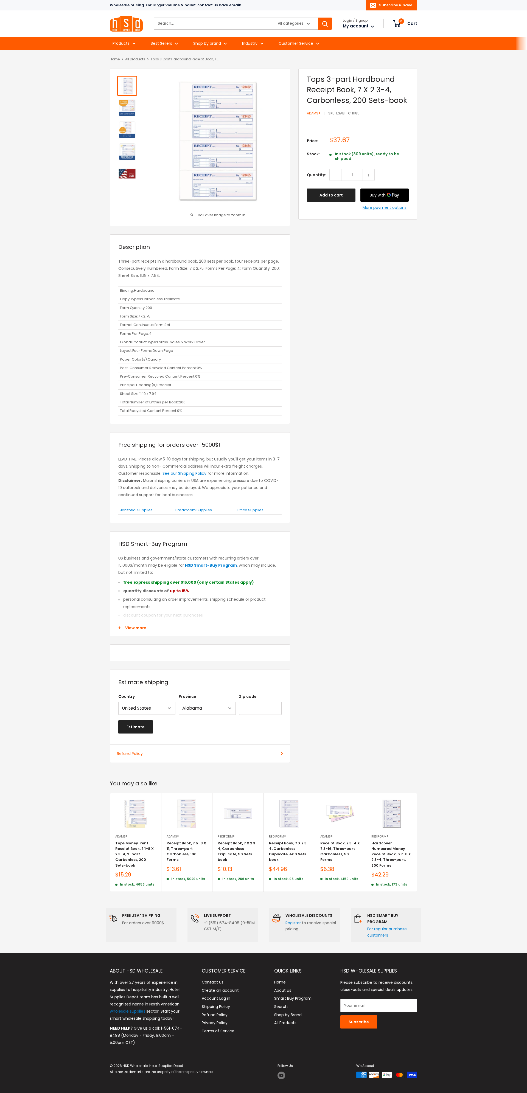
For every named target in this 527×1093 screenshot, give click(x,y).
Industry (249, 43)
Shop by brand (207, 43)
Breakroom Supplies (193, 510)
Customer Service (296, 43)
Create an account (220, 990)
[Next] (417, 842)
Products (121, 43)
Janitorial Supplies (136, 510)
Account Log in (216, 998)
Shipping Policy (216, 1006)
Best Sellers (161, 43)
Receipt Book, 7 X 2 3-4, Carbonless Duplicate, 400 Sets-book (289, 851)
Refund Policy (130, 753)
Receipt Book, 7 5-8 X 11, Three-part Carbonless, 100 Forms (186, 851)
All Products (285, 1022)
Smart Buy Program (293, 998)
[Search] (325, 24)
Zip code (248, 696)
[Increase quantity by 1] (368, 175)
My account (356, 26)
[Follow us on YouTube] (281, 1075)
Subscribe (359, 1022)
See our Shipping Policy (184, 473)
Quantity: (316, 175)
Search (281, 1006)
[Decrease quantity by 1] (335, 175)
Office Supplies (250, 510)
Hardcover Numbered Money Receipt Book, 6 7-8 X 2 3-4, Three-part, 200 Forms (391, 854)
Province (187, 696)
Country (126, 696)
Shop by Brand (288, 1015)
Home (115, 59)
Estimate (136, 727)
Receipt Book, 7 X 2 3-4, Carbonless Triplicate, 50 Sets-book (237, 851)
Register (293, 923)
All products (135, 59)
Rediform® (226, 836)
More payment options (385, 207)
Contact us (212, 982)
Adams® (313, 113)
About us (282, 990)
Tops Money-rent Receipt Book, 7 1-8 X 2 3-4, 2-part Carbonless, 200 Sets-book (134, 854)
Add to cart (331, 195)
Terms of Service (218, 1031)
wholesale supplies (127, 1011)
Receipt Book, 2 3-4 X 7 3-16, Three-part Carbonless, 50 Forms (340, 851)
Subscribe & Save (395, 5)
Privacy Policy (215, 1022)
